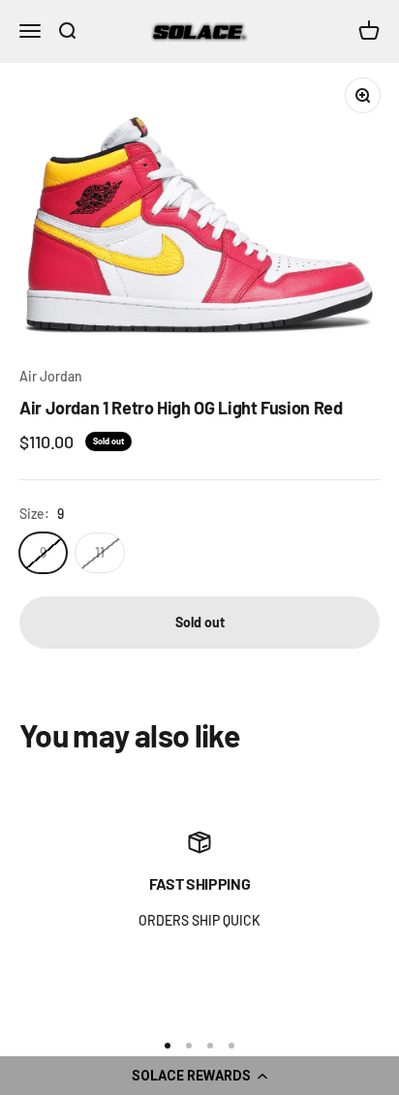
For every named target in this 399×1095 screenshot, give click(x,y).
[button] (199, 1075)
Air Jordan (50, 376)
